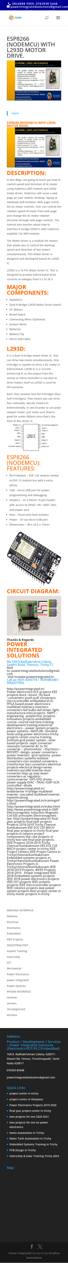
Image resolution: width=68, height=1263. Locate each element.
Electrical (12, 922)
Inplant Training (17, 951)
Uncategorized (16, 1009)
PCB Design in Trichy (22, 1150)
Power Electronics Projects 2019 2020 (32, 1105)
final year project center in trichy (30, 1111)
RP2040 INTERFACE (19, 991)
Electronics (14, 928)
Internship (13, 957)
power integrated (18, 980)
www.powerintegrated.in (36, 677)
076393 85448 (15, 1070)
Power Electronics (18, 974)
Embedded (14, 933)
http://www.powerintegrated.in (29, 809)
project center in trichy (23, 1093)
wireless (12, 1015)
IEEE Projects (15, 939)
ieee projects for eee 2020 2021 (29, 1116)
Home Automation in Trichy (26, 1133)
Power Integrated (20, 1253)
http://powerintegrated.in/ (32, 818)
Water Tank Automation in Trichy (30, 1138)
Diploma (12, 916)
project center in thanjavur (26, 1099)
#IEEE (39, 870)
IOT (9, 962)
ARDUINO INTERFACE (20, 910)
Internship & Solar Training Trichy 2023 (34, 1156)
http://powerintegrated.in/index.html (33, 806)
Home (15, 113)
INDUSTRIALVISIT (17, 945)
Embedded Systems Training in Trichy (33, 1144)
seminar (12, 997)
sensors (12, 1003)
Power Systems (16, 986)
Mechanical (14, 968)
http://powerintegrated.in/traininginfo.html (33, 802)
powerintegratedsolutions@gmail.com (33, 672)
